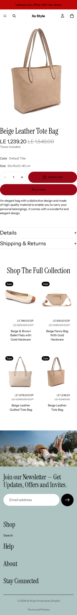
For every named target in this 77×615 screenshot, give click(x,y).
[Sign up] (67, 500)
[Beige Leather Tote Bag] (56, 372)
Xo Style (31, 600)
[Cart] (72, 16)
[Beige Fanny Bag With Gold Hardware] (56, 297)
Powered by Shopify (48, 600)
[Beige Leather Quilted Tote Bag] (20, 372)
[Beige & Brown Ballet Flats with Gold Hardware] (20, 297)
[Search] (14, 16)
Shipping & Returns (23, 243)
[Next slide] (32, 297)
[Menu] (5, 16)
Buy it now (39, 189)
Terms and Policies (39, 609)
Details (8, 233)
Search (8, 535)
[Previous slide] (8, 297)
